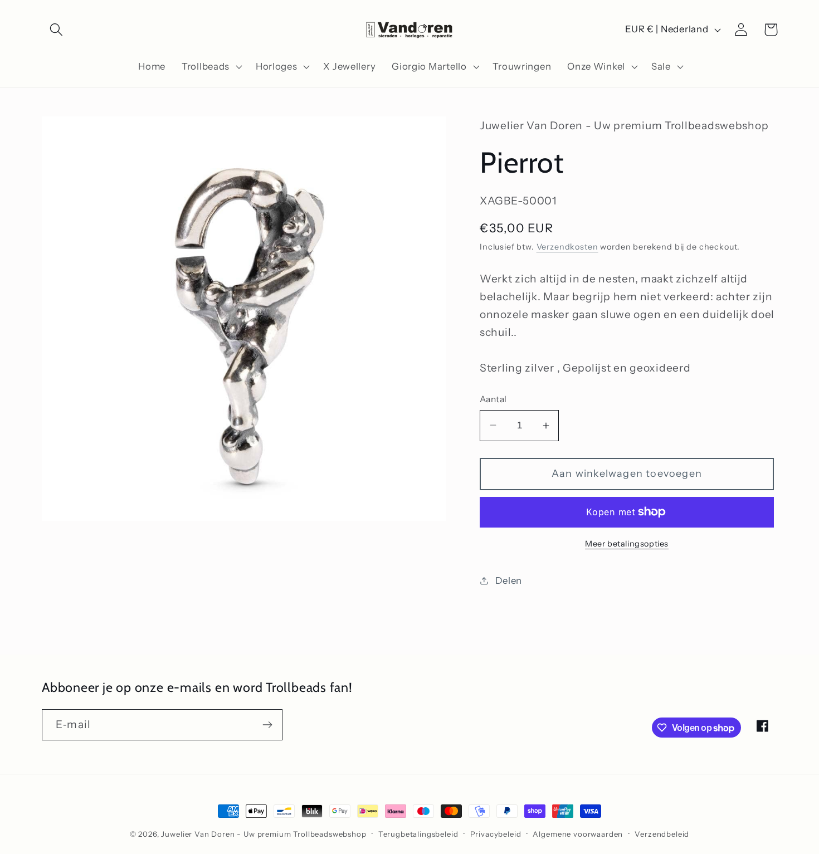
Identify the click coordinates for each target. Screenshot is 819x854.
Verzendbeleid (662, 833)
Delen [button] (508, 580)
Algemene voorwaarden (578, 833)
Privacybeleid (495, 833)
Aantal (493, 399)
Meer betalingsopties (627, 544)
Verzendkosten (567, 247)
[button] (56, 30)
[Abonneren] (267, 724)
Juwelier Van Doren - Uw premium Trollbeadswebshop (263, 833)
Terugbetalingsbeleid (418, 833)
